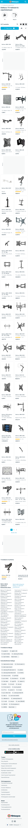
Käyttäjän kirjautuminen (7, 770)
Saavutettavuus (5, 777)
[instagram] (12, 821)
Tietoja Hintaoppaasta (7, 759)
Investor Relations (6, 787)
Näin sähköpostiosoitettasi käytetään (10, 739)
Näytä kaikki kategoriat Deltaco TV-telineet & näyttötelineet (18, 586)
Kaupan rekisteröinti (6, 766)
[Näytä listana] (23, 24)
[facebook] (15, 821)
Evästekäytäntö (5, 804)
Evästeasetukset (5, 809)
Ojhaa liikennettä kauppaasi (8, 768)
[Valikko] (2, 2)
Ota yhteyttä (4, 761)
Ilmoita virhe (14, 532)
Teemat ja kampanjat (6, 783)
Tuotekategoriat (5, 792)
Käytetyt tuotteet (5, 794)
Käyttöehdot (4, 802)
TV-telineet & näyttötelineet (8, 5)
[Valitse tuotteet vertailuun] (21, 28)
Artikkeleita (4, 790)
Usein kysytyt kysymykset (8, 775)
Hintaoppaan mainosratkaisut (9, 763)
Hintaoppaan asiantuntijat (8, 796)
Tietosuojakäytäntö (6, 807)
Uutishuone (4, 785)
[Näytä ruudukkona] (21, 24)
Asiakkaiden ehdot (6, 772)
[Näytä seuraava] (16, 530)
